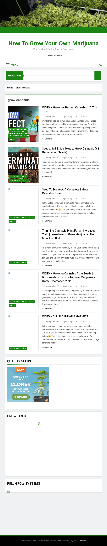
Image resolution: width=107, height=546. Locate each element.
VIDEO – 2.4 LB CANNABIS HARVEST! (65, 316)
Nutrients (15, 180)
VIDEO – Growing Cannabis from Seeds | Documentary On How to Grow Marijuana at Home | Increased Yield (69, 277)
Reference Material (19, 136)
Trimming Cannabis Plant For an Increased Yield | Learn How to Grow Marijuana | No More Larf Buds (69, 234)
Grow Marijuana (18, 132)
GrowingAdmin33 (51, 116)
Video (12, 139)
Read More (47, 139)
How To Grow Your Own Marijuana (53, 43)
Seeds (25, 180)
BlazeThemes (80, 541)
